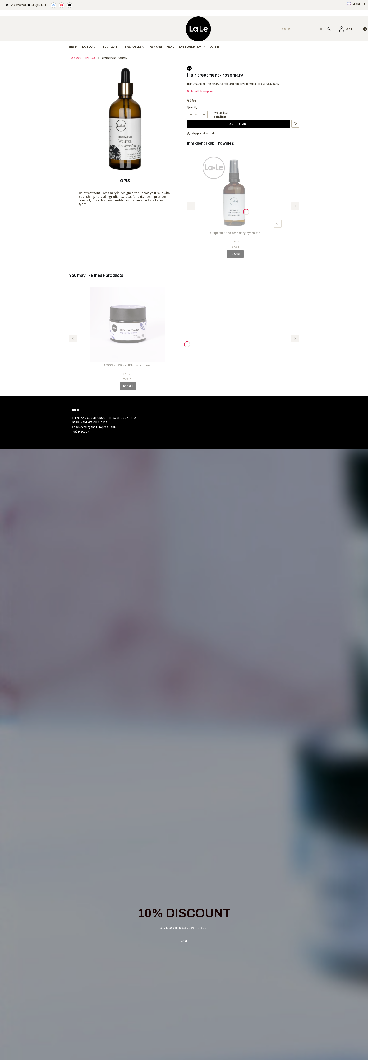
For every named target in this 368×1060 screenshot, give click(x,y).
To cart (235, 254)
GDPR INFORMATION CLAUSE (89, 422)
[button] (329, 29)
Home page (75, 58)
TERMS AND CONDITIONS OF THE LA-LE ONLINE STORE (105, 418)
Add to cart (238, 124)
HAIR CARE (90, 58)
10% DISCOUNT (81, 431)
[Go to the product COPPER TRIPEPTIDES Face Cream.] (128, 324)
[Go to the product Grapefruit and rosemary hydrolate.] (235, 191)
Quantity (192, 107)
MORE (184, 941)
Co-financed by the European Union (94, 427)
